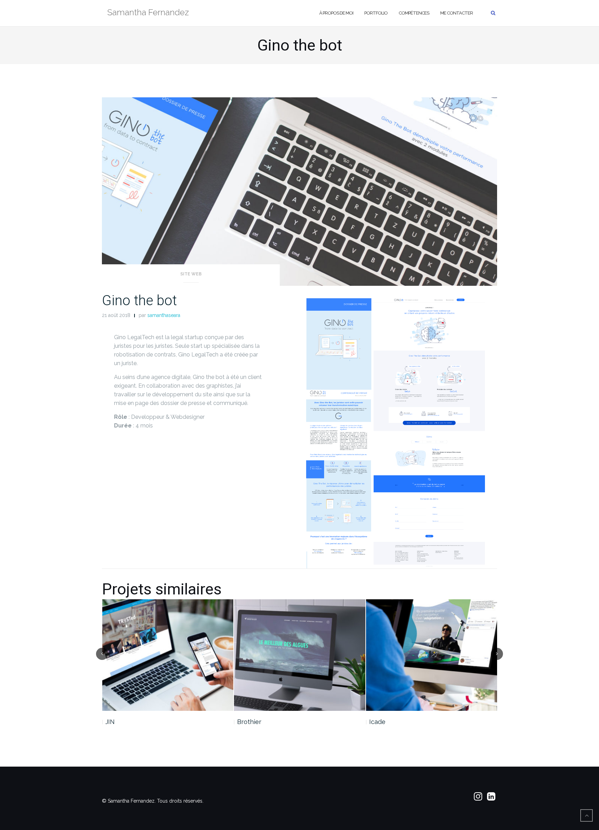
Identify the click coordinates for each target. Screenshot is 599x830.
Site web (191, 274)
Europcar (382, 721)
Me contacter (456, 13)
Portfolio (376, 13)
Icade (245, 721)
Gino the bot (139, 300)
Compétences (414, 13)
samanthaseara (163, 315)
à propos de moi (336, 13)
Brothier (117, 721)
